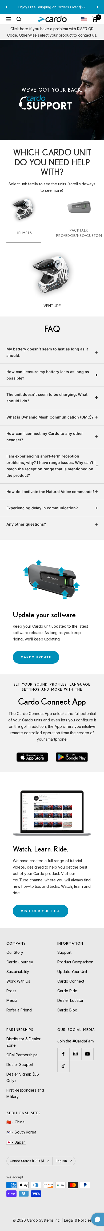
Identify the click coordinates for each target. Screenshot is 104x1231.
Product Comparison (75, 962)
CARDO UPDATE (40, 659)
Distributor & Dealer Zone (23, 1042)
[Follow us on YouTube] (87, 1054)
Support (64, 952)
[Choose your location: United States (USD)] (84, 19)
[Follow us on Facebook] (63, 1054)
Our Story (14, 952)
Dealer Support (19, 1064)
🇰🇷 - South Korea (21, 1132)
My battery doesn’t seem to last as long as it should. (47, 352)
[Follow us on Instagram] (75, 1054)
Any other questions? (26, 524)
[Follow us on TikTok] (63, 1066)
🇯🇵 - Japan (16, 1142)
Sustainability (17, 971)
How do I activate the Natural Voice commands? (50, 491)
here (24, 28)
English (61, 1161)
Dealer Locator (70, 1000)
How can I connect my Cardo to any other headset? (44, 436)
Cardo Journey (19, 962)
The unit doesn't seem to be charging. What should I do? (46, 397)
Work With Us (18, 981)
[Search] (19, 19)
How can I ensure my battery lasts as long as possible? (47, 374)
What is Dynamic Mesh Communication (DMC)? (50, 417)
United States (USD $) (27, 1161)
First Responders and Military (25, 1093)
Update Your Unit (72, 971)
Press (11, 990)
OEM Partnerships (22, 1055)
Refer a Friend (19, 1010)
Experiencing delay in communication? (42, 508)
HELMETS (24, 233)
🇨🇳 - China (15, 1122)
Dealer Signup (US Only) (22, 1077)
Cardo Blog (67, 1010)
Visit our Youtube (44, 913)
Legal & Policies (78, 1220)
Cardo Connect (70, 981)
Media (11, 1000)
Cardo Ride (67, 990)
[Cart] (95, 19)
